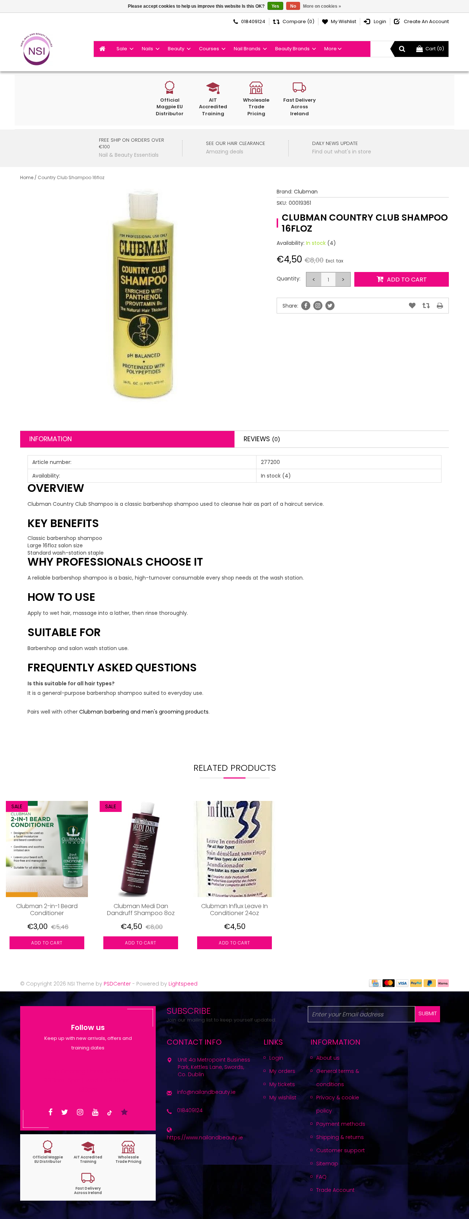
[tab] (127, 439)
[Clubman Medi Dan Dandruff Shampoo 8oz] (141, 849)
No (293, 6)
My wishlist (282, 1097)
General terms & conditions (337, 1077)
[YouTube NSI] (95, 1112)
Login (276, 1058)
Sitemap (327, 1163)
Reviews (262, 439)
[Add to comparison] (426, 306)
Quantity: (288, 278)
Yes (275, 6)
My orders (282, 1071)
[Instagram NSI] (80, 1112)
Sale (122, 48)
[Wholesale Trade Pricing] (128, 1152)
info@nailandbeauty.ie (206, 1092)
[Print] (440, 306)
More (330, 48)
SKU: (282, 203)
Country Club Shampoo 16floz (71, 177)
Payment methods (340, 1124)
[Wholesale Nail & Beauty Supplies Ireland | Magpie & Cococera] (36, 49)
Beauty (176, 48)
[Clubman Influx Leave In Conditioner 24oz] (234, 849)
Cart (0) (434, 48)
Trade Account (335, 1190)
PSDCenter (117, 983)
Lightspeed (183, 983)
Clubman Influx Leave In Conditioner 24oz (234, 910)
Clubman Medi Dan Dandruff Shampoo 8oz (141, 910)
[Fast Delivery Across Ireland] (87, 1183)
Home (26, 177)
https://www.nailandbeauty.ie (205, 1137)
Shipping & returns (340, 1137)
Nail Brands (247, 48)
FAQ (321, 1176)
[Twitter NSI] (65, 1112)
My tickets (282, 1084)
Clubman (306, 191)
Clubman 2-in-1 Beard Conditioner (47, 910)
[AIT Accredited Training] (87, 1152)
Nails (147, 48)
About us (328, 1058)
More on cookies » (322, 6)
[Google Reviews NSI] (124, 1112)
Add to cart (47, 943)
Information (50, 439)
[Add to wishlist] (412, 306)
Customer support (340, 1150)
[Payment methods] (375, 982)
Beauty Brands (292, 48)
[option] (47, 880)
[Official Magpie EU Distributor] (47, 1152)
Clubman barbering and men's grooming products (143, 711)
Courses (209, 48)
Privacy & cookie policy (337, 1104)
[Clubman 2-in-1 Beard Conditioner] (47, 849)
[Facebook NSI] (50, 1112)
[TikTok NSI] (109, 1112)
